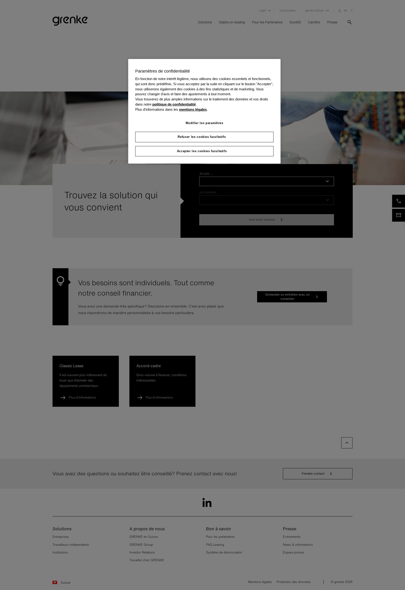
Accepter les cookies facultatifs (202, 151)
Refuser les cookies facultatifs (202, 137)
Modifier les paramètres (204, 123)
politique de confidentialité (174, 104)
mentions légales (193, 109)
